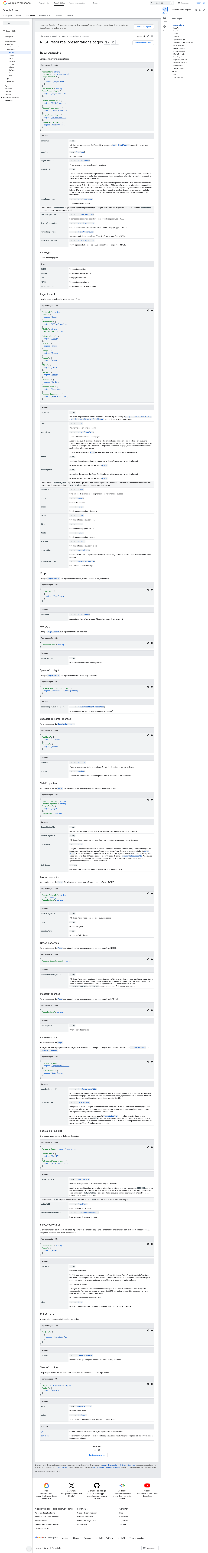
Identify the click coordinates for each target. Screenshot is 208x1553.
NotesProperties (59, 117)
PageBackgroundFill (60, 1066)
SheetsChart (57, 389)
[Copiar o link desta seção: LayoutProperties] (61, 877)
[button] (15, 34)
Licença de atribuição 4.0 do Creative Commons (118, 1465)
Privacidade (56, 1548)
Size (54, 317)
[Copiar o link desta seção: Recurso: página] (63, 53)
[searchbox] (16, 23)
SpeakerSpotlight (59, 396)
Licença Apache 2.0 (62, 1467)
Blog (121, 1513)
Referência (30, 15)
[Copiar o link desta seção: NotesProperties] (61, 943)
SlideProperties (59, 103)
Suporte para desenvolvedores (47, 1524)
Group (54, 338)
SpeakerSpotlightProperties (64, 691)
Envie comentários (143, 43)
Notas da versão (41, 1521)
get (42, 1431)
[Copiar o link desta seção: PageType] (53, 252)
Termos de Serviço (42, 1528)
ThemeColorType (110, 1116)
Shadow (55, 746)
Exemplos (58, 15)
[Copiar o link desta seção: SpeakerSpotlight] (61, 670)
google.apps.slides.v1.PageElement (87, 419)
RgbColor (56, 1390)
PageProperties (59, 93)
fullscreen (200, 9)
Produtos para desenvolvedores (47, 1517)
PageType (64, 74)
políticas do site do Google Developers (106, 1467)
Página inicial (44, 3)
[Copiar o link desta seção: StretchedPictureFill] (64, 1224)
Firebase (87, 1538)
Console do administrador (87, 1513)
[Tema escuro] (152, 70)
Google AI (121, 1538)
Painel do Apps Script (85, 1517)
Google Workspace (59, 36)
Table (54, 375)
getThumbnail (47, 1436)
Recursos (96, 3)
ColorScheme (57, 1073)
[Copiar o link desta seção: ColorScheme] (57, 1314)
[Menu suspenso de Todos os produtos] (88, 3)
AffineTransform (59, 324)
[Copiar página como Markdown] (113, 42)
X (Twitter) (123, 1521)
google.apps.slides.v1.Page (138, 417)
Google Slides (59, 3)
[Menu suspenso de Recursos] (103, 3)
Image (54, 353)
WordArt (55, 382)
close (204, 9)
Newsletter (123, 1517)
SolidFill (56, 1156)
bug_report (196, 9)
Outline (55, 739)
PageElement (59, 81)
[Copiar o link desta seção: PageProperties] (60, 1037)
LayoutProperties (60, 110)
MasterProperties (59, 125)
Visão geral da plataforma (45, 1513)
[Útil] (148, 36)
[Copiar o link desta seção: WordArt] (52, 626)
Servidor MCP (44, 15)
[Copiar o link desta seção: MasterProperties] (62, 994)
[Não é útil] (152, 36)
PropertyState (71, 1149)
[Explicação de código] (148, 70)
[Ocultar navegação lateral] (29, 1548)
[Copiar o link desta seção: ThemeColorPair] (60, 1367)
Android (65, 1538)
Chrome (76, 1538)
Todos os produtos (77, 3)
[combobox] (162, 3)
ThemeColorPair (61, 1337)
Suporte (70, 15)
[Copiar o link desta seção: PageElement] (57, 294)
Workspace (24, 3)
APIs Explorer (82, 1524)
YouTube (122, 1524)
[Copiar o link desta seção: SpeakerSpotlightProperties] (73, 719)
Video (54, 360)
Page (114, 145)
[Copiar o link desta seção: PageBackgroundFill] (64, 1131)
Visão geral (7, 15)
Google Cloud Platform (104, 1538)
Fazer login (200, 3)
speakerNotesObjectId (132, 856)
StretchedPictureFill (61, 1163)
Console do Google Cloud (86, 1521)
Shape (54, 346)
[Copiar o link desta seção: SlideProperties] (59, 783)
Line (54, 367)
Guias (18, 15)
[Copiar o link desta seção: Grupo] (49, 573)
